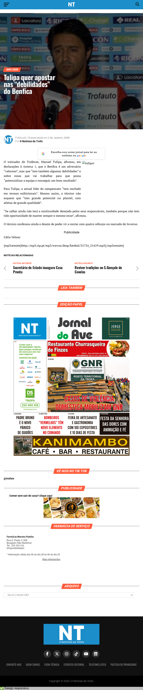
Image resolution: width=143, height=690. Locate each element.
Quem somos (33, 664)
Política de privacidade (124, 664)
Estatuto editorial (74, 664)
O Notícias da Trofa (31, 141)
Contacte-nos (13, 664)
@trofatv (9, 478)
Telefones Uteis (97, 664)
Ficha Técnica (51, 664)
